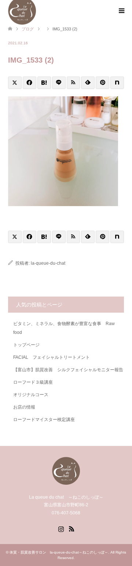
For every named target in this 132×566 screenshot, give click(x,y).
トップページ (26, 344)
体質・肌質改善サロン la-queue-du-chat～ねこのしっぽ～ (59, 552)
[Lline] (59, 83)
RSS (71, 528)
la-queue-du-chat (48, 263)
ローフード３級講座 (33, 382)
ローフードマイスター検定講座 (46, 419)
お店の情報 (24, 407)
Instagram (61, 528)
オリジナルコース (30, 394)
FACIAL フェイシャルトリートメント (53, 357)
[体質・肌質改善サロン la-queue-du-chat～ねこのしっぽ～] (66, 482)
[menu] (121, 11)
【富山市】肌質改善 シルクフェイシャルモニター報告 (68, 369)
